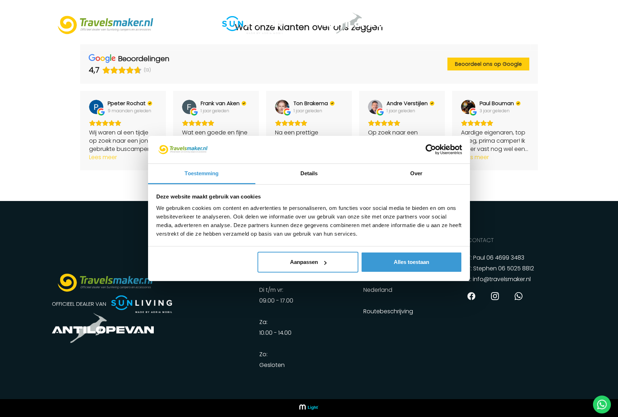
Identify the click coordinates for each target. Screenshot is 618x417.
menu (563, 25)
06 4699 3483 (505, 258)
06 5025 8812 (516, 268)
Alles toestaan (411, 262)
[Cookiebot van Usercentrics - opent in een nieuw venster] (430, 149)
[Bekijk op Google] (96, 107)
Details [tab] (309, 173)
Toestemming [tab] (202, 173)
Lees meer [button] (103, 157)
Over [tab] (416, 173)
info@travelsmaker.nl (502, 279)
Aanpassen (304, 262)
